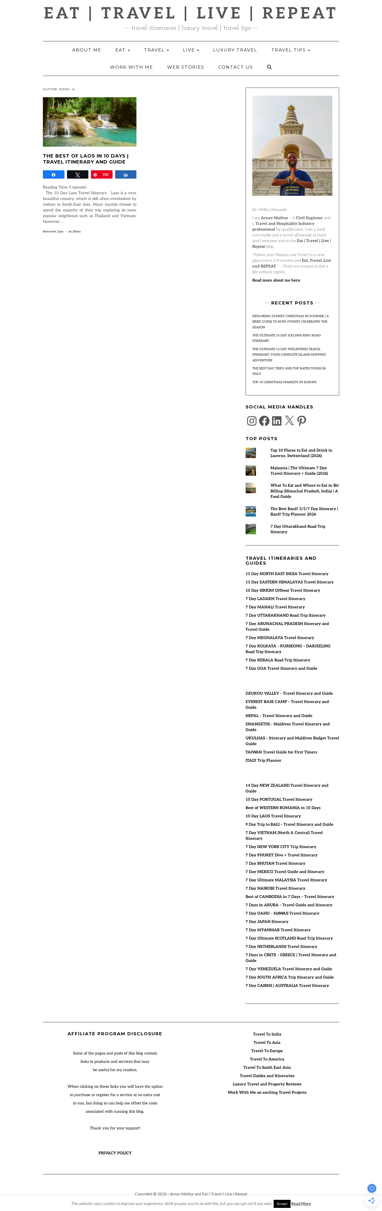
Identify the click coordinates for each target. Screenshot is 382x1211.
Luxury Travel (235, 50)
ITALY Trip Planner (263, 760)
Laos (60, 231)
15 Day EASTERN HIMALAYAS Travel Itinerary (290, 582)
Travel (155, 50)
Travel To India (267, 1034)
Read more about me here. (276, 280)
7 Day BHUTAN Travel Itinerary (275, 863)
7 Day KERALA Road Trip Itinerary (278, 660)
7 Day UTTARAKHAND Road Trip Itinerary (286, 615)
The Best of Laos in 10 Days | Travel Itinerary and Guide (86, 159)
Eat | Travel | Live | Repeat (191, 13)
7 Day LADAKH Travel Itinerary (275, 598)
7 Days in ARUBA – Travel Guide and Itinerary (289, 905)
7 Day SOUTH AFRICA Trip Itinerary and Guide (290, 977)
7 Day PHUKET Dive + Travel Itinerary (282, 855)
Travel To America (267, 1059)
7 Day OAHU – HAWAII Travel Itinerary (282, 913)
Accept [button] (282, 1204)
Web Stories (185, 67)
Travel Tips (289, 50)
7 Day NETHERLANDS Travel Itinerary (281, 946)
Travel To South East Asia (267, 1067)
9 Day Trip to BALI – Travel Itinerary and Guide (289, 824)
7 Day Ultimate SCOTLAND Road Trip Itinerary (289, 938)
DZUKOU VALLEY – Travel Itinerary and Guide (289, 693)
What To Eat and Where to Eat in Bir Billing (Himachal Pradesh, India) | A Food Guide (305, 491)
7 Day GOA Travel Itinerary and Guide (281, 668)
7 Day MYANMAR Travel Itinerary (278, 930)
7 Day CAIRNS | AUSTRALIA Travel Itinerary (287, 985)
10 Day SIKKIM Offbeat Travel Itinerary (283, 590)
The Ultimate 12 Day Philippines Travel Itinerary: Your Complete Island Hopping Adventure (289, 354)
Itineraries (49, 231)
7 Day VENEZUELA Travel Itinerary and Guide (289, 969)
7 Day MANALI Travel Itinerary (275, 607)
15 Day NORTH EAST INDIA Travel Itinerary (287, 573)
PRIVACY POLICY (115, 1153)
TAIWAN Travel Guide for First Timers (281, 752)
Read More (301, 1203)
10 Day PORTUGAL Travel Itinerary (279, 799)
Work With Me (131, 67)
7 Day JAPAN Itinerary (267, 921)
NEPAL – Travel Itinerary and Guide (279, 715)
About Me (86, 50)
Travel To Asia (267, 1042)
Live (189, 50)
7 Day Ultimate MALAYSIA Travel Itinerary (286, 880)
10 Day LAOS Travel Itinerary (273, 816)
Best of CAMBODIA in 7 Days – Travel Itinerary (290, 896)
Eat (121, 50)
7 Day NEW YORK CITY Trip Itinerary (281, 846)
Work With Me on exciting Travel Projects (267, 1092)
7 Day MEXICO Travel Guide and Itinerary (285, 871)
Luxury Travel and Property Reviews (267, 1084)
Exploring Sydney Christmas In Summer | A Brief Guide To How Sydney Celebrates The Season (290, 321)
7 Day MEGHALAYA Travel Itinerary (280, 637)
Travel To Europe (267, 1051)
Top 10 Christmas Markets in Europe (284, 382)
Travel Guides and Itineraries (267, 1075)
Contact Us (235, 67)
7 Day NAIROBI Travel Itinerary (275, 888)
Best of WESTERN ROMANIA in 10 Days (283, 807)
